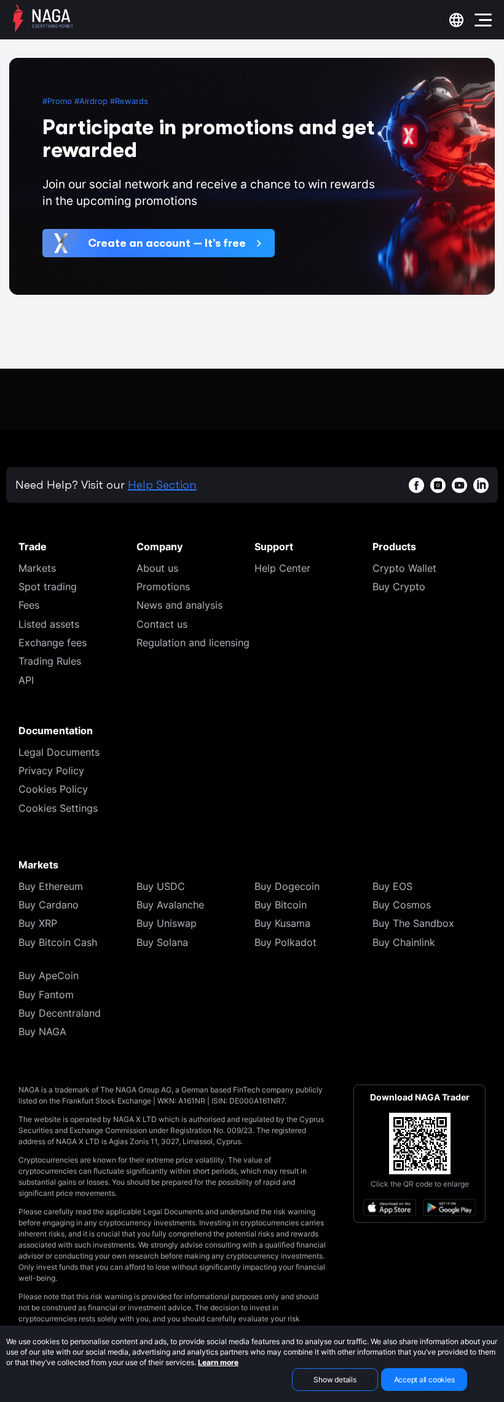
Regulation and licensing (193, 642)
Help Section (162, 485)
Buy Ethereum (50, 886)
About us (157, 568)
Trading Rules (49, 661)
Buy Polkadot (285, 942)
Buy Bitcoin (280, 905)
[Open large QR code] (420, 1143)
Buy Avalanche (170, 905)
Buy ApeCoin (48, 975)
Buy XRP (37, 923)
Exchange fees (52, 642)
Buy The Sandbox (413, 923)
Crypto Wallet (404, 568)
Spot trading (47, 586)
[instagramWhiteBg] (438, 485)
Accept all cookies (424, 1379)
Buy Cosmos (401, 905)
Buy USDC (160, 886)
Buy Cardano (48, 905)
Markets (37, 568)
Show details (334, 1379)
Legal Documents (59, 752)
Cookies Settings (58, 808)
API (26, 680)
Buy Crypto (398, 586)
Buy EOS (392, 886)
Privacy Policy (51, 770)
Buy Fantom (46, 994)
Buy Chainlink (403, 942)
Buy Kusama (282, 923)
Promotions (163, 586)
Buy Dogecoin (287, 886)
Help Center (282, 568)
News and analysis (179, 605)
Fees (28, 605)
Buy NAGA (42, 1031)
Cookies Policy (53, 789)
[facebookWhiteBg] (416, 485)
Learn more (218, 1362)
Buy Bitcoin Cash (57, 942)
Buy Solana (162, 942)
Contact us (161, 624)
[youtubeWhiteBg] (459, 485)
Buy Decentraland (59, 1013)
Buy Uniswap (166, 923)
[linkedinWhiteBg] (481, 485)
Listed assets (48, 624)
